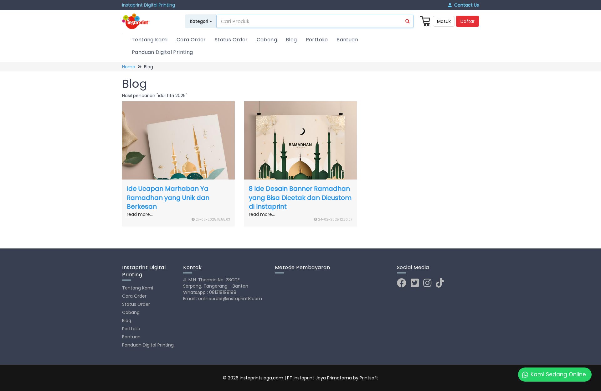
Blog (291, 39)
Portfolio (317, 39)
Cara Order (191, 39)
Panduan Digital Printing (162, 52)
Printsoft (369, 378)
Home (128, 67)
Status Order (231, 39)
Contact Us (465, 5)
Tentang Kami (150, 39)
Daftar (467, 21)
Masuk (444, 21)
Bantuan (347, 39)
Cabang (267, 39)
